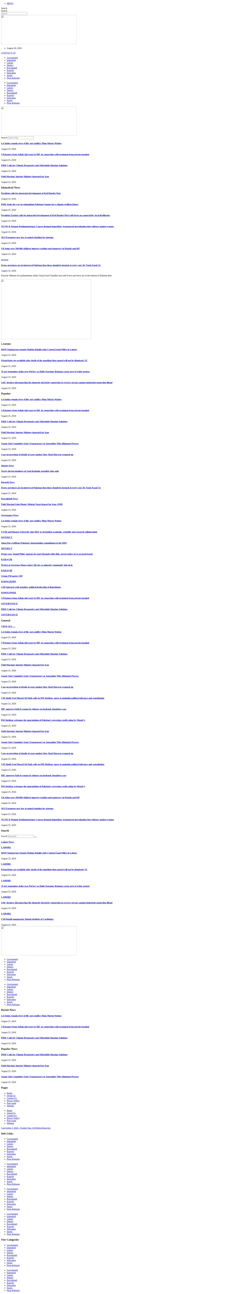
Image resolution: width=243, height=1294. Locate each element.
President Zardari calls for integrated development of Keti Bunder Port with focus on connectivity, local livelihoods (55, 215)
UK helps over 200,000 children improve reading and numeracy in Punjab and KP (40, 248)
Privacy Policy (13, 1101)
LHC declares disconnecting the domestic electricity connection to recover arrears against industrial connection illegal (56, 382)
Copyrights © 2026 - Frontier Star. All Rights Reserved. (26, 1128)
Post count (11, 1103)
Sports (9, 75)
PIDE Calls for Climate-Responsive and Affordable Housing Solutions (34, 165)
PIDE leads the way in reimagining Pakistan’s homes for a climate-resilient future (39, 204)
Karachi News (8, 482)
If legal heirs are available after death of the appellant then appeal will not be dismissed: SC (44, 360)
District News (7, 465)
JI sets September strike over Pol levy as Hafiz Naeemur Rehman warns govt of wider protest (45, 371)
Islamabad (11, 60)
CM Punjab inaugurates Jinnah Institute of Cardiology (27, 919)
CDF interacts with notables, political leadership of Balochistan (31, 587)
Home (9, 1093)
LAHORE (6, 847)
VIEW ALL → (8, 626)
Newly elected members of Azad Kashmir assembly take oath (30, 471)
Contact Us (12, 1098)
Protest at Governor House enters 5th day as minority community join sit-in (37, 565)
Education (11, 73)
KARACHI (6, 559)
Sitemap (10, 1106)
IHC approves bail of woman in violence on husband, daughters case (33, 709)
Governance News (9, 515)
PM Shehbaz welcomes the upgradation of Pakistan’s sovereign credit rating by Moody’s (43, 720)
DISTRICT (6, 537)
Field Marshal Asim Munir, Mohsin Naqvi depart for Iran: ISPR (32, 504)
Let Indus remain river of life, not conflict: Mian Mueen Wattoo (31, 143)
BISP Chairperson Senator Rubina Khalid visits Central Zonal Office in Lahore (39, 349)
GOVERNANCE (9, 603)
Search (4, 8)
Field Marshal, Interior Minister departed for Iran (25, 176)
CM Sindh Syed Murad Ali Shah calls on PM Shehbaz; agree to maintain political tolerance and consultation (52, 698)
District (10, 65)
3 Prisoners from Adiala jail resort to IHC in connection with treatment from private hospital (45, 154)
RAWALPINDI (8, 581)
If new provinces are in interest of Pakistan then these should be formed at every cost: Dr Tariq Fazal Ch (51, 265)
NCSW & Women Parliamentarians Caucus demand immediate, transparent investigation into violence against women (57, 226)
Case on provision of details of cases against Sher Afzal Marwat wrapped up (37, 454)
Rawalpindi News (9, 499)
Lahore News (7, 842)
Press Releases (13, 78)
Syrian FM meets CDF (12, 576)
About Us (11, 1095)
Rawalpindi (12, 68)
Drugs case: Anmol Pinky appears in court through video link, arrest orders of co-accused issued (47, 554)
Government (12, 58)
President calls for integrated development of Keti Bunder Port (31, 193)
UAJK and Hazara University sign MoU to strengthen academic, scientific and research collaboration (49, 532)
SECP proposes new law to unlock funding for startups (27, 237)
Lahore (10, 63)
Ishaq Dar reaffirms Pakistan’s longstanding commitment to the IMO (34, 543)
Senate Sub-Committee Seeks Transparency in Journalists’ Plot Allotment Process (40, 443)
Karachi (10, 70)
